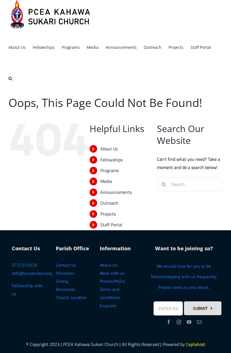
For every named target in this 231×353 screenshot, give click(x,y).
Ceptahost (195, 344)
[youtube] (189, 322)
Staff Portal (111, 224)
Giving (62, 281)
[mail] (199, 322)
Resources (65, 289)
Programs (109, 170)
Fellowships (111, 159)
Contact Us (66, 265)
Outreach (109, 202)
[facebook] (168, 322)
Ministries (65, 273)
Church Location (71, 297)
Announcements (116, 192)
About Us (109, 148)
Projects (108, 214)
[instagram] (179, 322)
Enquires (108, 305)
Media (106, 181)
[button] (10, 77)
